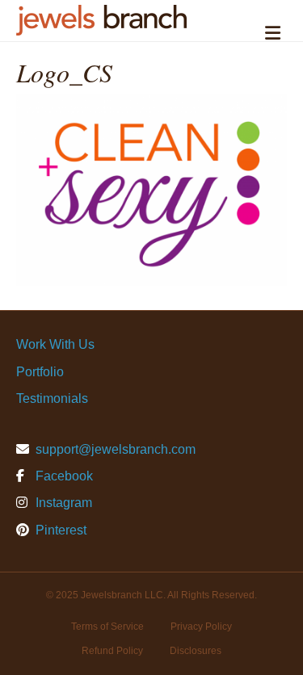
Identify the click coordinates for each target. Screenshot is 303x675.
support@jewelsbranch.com (116, 449)
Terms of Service (107, 626)
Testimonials (52, 398)
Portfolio (40, 372)
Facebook (62, 476)
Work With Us (55, 344)
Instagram (62, 502)
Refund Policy (112, 650)
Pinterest (59, 530)
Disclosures (195, 650)
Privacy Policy (201, 626)
